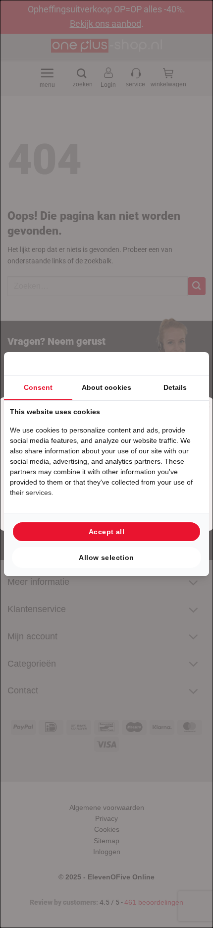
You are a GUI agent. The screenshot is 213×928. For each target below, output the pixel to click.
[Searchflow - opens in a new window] (190, 364)
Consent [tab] (38, 387)
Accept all (106, 532)
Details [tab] (175, 387)
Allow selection (106, 557)
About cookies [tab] (106, 387)
